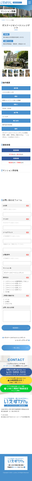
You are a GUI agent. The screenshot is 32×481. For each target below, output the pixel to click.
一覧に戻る (16, 348)
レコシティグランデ (21, 340)
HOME (3, 20)
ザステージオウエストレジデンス (14, 337)
